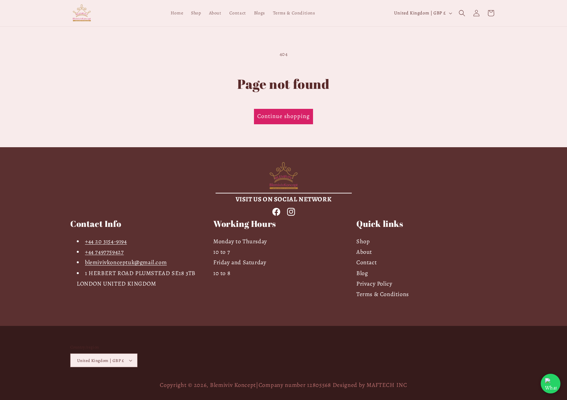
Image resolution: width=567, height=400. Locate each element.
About (364, 252)
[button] (462, 13)
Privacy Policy (374, 284)
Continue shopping (283, 116)
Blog (362, 273)
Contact (366, 262)
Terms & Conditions (382, 294)
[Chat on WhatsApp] (550, 383)
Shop (363, 241)
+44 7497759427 (104, 252)
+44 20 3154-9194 (106, 241)
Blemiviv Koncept (233, 385)
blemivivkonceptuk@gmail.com (126, 262)
